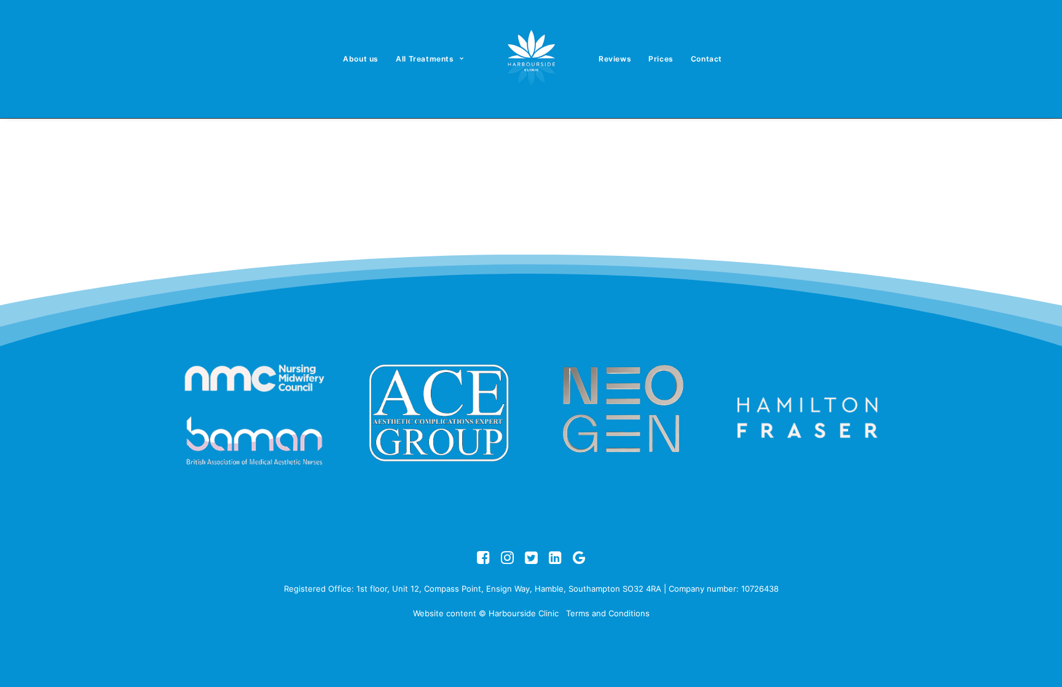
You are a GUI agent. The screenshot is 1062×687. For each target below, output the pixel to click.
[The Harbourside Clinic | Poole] (531, 59)
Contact (706, 58)
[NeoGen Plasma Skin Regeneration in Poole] (623, 413)
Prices (661, 58)
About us (361, 58)
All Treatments (425, 58)
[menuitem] (360, 59)
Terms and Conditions (608, 613)
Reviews (615, 58)
